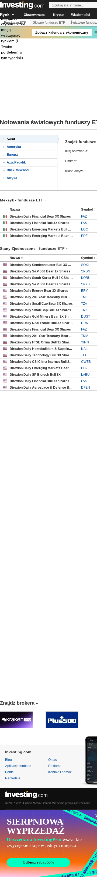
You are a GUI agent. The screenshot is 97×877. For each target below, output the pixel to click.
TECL (85, 355)
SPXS (85, 284)
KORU (86, 278)
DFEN (85, 387)
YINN (85, 342)
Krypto (58, 15)
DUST (85, 316)
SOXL (85, 265)
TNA (84, 310)
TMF (84, 297)
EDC (84, 229)
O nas (52, 760)
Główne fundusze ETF (49, 22)
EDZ (84, 236)
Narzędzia (12, 778)
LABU (85, 375)
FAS (84, 223)
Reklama (54, 766)
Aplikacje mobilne (18, 766)
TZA (84, 304)
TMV (84, 336)
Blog (8, 760)
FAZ (84, 216)
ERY (84, 291)
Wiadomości (80, 15)
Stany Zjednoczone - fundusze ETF (32, 248)
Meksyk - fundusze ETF (21, 200)
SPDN (85, 271)
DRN (84, 323)
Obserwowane (35, 15)
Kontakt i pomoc (60, 772)
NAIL (84, 349)
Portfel (10, 772)
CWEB (86, 362)
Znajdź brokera (17, 703)
